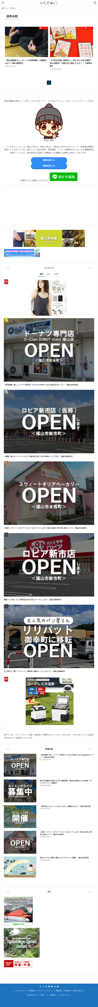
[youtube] (52, 987)
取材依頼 (67, 991)
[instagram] (46, 987)
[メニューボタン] (3, 3)
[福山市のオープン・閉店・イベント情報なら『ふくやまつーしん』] (49, 3)
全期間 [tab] (55, 274)
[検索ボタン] (95, 3)
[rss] (55, 987)
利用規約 (32, 991)
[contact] (58, 987)
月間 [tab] (48, 274)
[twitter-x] (43, 987)
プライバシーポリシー (45, 991)
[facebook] (40, 987)
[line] (49, 987)
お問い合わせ (77, 991)
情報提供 (59, 991)
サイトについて (21, 991)
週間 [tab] (41, 274)
